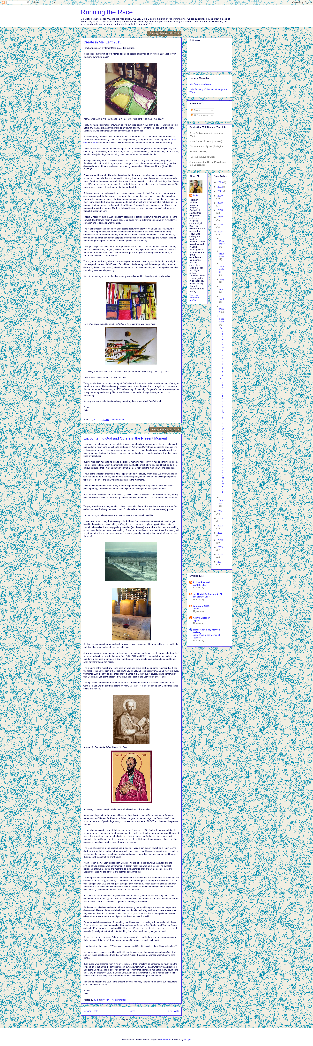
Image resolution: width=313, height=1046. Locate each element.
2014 (220, 511)
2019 (220, 203)
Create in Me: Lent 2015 (102, 42)
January (221, 501)
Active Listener (201, 617)
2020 (220, 195)
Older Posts (172, 1011)
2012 (220, 525)
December (221, 242)
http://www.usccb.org (200, 84)
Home (131, 1011)
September (221, 269)
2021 (220, 191)
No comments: (119, 419)
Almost (196, 608)
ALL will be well (201, 582)
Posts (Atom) (138, 1019)
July (222, 279)
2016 (220, 224)
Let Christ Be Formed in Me (208, 594)
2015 (220, 231)
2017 (220, 217)
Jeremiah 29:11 (201, 606)
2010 (220, 540)
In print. (196, 620)
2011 (219, 532)
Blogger (187, 1039)
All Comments (200, 115)
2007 (220, 561)
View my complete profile (194, 298)
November (221, 255)
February (221, 320)
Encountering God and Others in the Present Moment (125, 438)
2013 (94, 142)
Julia (195, 195)
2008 (220, 554)
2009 (220, 547)
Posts (196, 110)
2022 (220, 186)
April (221, 299)
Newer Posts (90, 1011)
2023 (220, 182)
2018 (220, 210)
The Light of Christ (201, 597)
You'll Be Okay (200, 585)
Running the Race (107, 12)
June (221, 289)
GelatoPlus (165, 1039)
